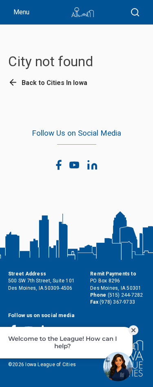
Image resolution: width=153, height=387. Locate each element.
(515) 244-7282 (125, 295)
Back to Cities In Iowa (53, 83)
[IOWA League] (82, 12)
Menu (21, 12)
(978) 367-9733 (117, 302)
